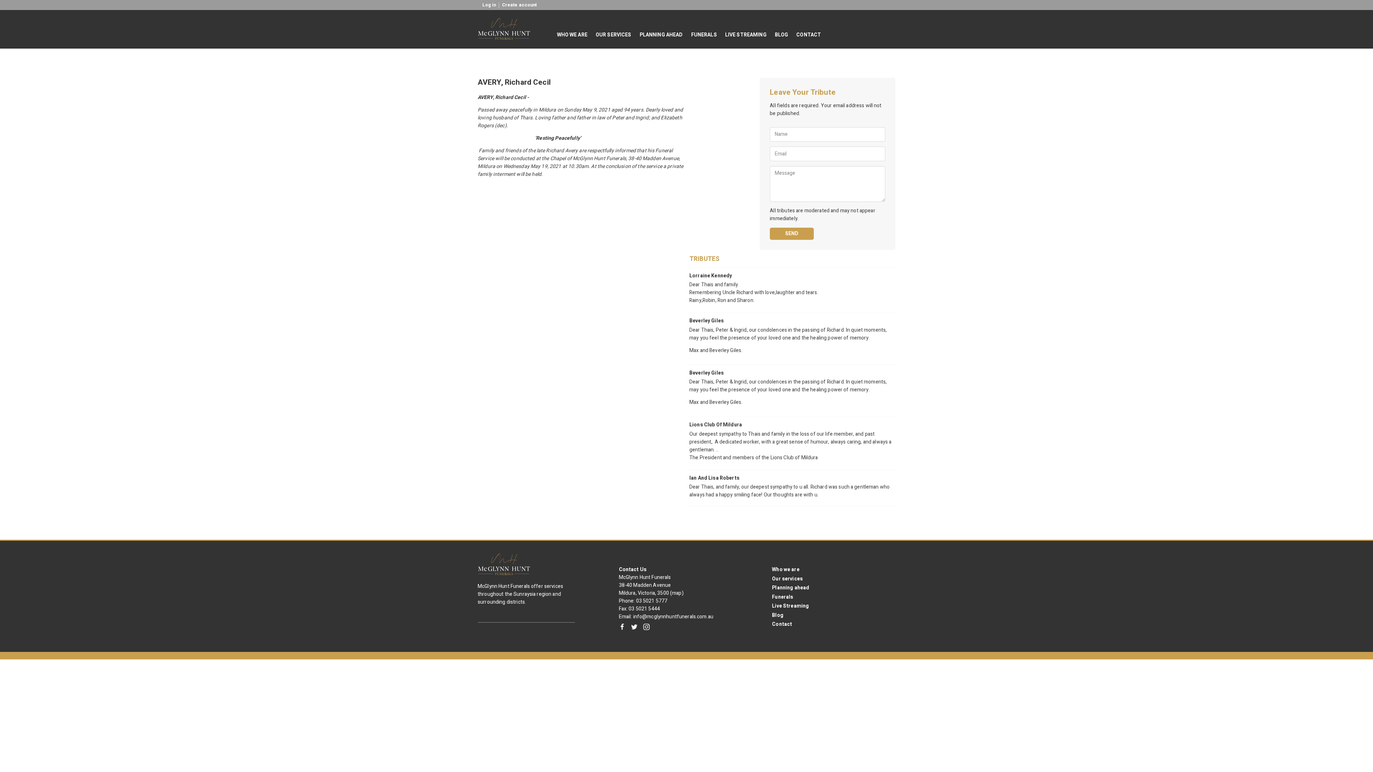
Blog (777, 615)
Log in (489, 5)
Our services (787, 579)
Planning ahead (790, 588)
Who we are (785, 569)
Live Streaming (790, 606)
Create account (519, 5)
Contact (782, 624)
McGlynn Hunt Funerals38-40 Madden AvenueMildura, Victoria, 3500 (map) (651, 585)
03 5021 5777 (652, 601)
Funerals (782, 597)
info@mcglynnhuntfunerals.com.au (673, 616)
